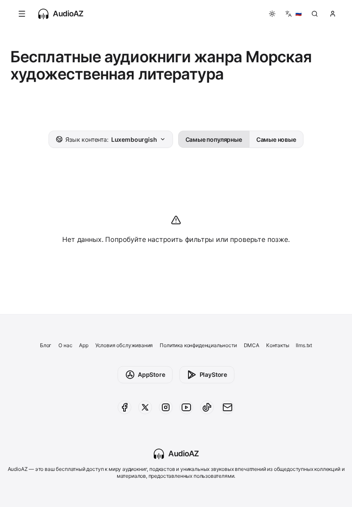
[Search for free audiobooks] (315, 14)
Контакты (277, 345)
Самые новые (276, 139)
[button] (21, 13)
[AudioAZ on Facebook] (124, 407)
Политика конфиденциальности (198, 345)
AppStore (151, 374)
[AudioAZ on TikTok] (207, 407)
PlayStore (213, 374)
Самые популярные (213, 139)
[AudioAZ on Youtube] (186, 407)
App (83, 345)
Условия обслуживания (124, 345)
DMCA (251, 345)
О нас (65, 345)
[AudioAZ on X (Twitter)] (145, 407)
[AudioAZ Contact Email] (227, 407)
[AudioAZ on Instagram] (166, 407)
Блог (46, 345)
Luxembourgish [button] (111, 139)
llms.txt (304, 345)
